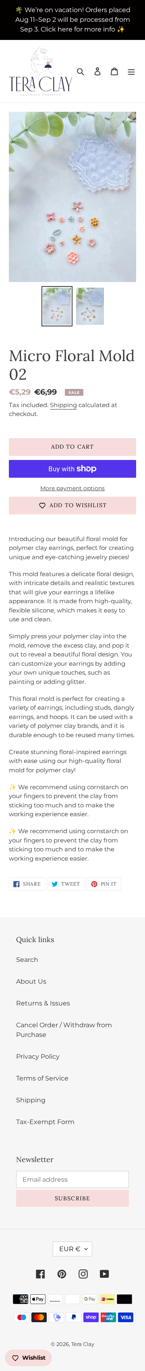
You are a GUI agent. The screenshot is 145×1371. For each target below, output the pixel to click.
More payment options (72, 488)
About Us (31, 981)
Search (27, 959)
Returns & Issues (43, 1003)
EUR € (70, 1249)
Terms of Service (42, 1078)
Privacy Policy (38, 1056)
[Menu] (131, 71)
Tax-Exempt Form (45, 1122)
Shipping (63, 405)
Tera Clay (82, 1344)
